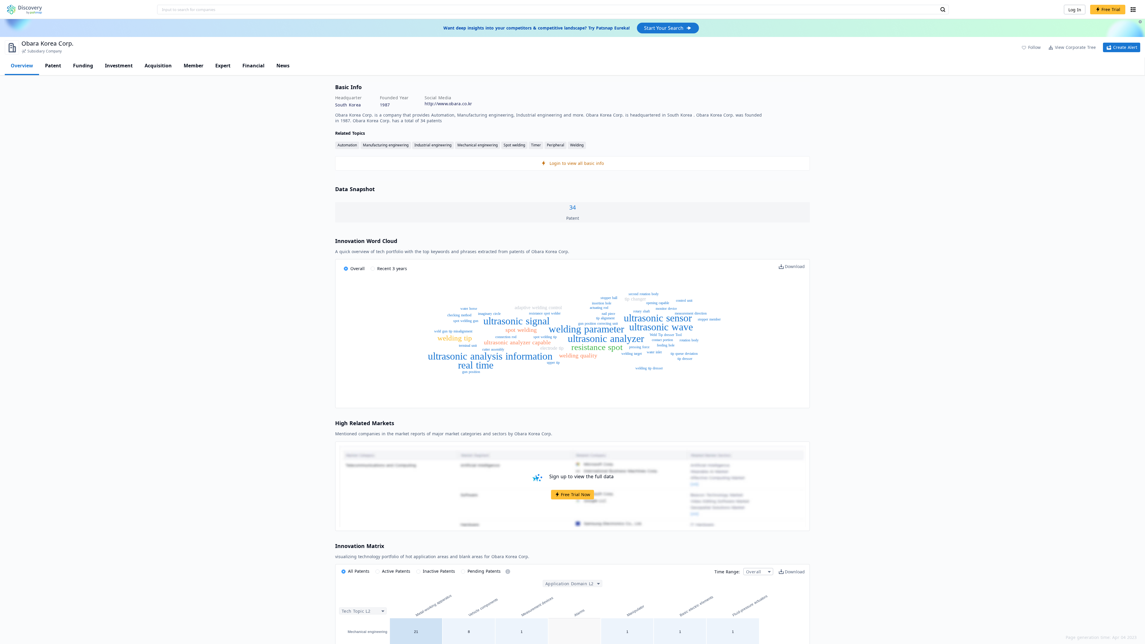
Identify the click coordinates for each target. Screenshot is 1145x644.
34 (572, 207)
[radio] (354, 269)
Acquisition (158, 65)
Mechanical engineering (477, 145)
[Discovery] (24, 9)
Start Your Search (663, 28)
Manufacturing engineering (386, 145)
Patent (53, 65)
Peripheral (555, 145)
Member (193, 65)
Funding (83, 65)
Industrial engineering (432, 145)
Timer (536, 145)
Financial (253, 65)
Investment (119, 65)
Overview (22, 65)
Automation (347, 145)
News (283, 65)
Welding (577, 145)
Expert (222, 65)
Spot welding (514, 145)
